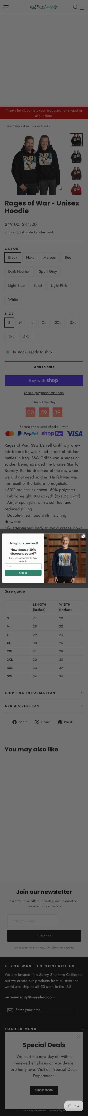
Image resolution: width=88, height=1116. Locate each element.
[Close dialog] (83, 536)
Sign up (23, 572)
